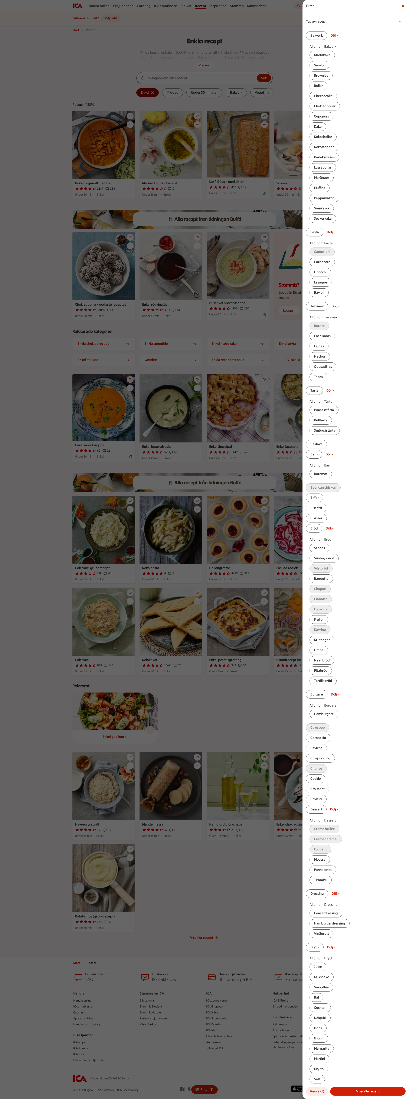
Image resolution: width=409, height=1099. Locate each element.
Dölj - (334, 35)
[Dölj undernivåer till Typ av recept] (401, 21)
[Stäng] (403, 6)
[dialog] (355, 549)
